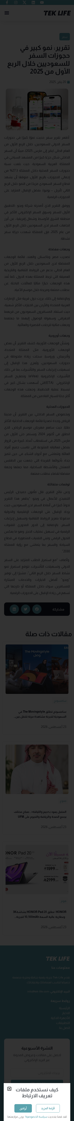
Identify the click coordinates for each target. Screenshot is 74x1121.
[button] (9, 1088)
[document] (37, 560)
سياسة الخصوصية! (35, 1116)
